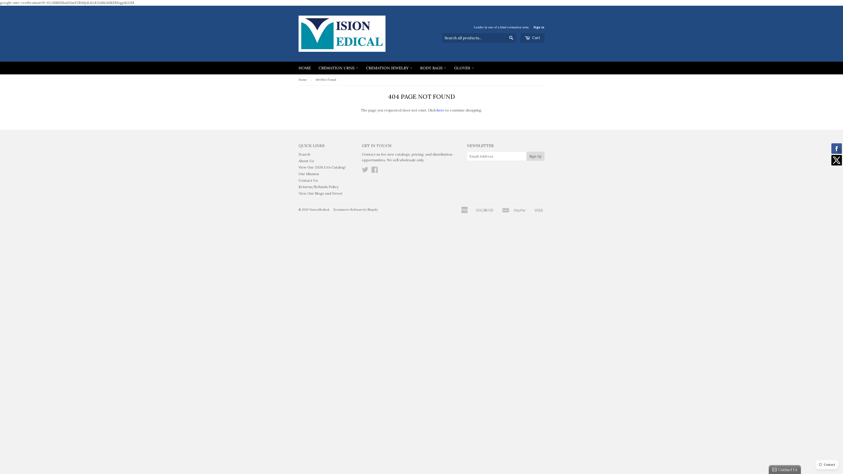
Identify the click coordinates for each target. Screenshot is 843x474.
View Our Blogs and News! (320, 193)
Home (305, 67)
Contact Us (308, 180)
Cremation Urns (337, 67)
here (440, 110)
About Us (306, 161)
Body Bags (432, 67)
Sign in (538, 27)
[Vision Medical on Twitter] (365, 171)
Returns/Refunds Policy (319, 187)
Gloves (462, 67)
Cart (535, 37)
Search (304, 154)
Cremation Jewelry (388, 67)
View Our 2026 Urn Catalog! (322, 167)
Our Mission (309, 174)
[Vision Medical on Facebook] (374, 171)
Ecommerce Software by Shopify (355, 210)
